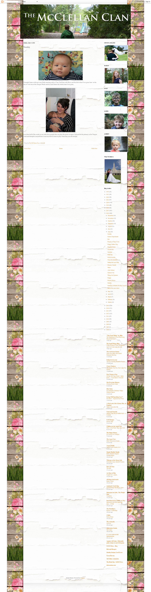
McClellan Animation (113, 559)
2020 (107, 202)
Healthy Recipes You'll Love (114, 552)
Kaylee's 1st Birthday (112, 510)
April (109, 294)
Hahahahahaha (110, 536)
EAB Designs (110, 420)
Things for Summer (113, 275)
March (110, 296)
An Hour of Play (111, 473)
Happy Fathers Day (113, 244)
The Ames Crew (111, 439)
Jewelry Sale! (110, 421)
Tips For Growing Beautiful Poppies (116, 361)
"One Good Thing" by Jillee (114, 335)
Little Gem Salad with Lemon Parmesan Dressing (114, 354)
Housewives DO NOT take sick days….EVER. (114, 503)
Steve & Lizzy (110, 466)
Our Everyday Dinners (113, 382)
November (111, 218)
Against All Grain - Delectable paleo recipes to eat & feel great (115, 542)
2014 (107, 308)
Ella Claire (110, 389)
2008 (107, 324)
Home (60, 148)
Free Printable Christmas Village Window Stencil (115, 391)
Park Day (110, 254)
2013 (107, 311)
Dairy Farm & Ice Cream (113, 441)
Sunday (110, 234)
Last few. (109, 523)
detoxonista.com (111, 565)
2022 (107, 197)
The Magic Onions (112, 433)
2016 (107, 213)
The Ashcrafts (111, 522)
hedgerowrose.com (112, 360)
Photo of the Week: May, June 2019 (116, 428)
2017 (107, 210)
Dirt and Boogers (111, 549)
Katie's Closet (110, 481)
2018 (107, 208)
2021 (107, 200)
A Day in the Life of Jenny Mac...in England (116, 404)
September (111, 223)
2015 (107, 305)
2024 (107, 191)
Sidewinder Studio (112, 528)
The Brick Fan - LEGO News (115, 562)
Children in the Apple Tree (114, 426)
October (110, 221)
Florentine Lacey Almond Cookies (115, 462)
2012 (107, 313)
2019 (107, 205)
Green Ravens (111, 556)
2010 (107, 319)
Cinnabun (109, 496)
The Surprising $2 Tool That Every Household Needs (116, 338)
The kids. (109, 468)
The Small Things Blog (113, 344)
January (110, 302)
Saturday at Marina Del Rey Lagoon (117, 285)
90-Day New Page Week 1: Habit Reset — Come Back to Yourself (115, 376)
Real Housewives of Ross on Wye (116, 501)
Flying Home (110, 517)
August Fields (110, 446)
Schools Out (111, 272)
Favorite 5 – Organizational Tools (115, 398)
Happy (109, 278)
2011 (107, 316)
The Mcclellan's (111, 509)
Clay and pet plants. (113, 260)
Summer (110, 252)
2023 (107, 194)
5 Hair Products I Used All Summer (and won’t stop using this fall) (116, 346)
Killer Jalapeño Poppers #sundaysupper (113, 454)
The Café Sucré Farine (113, 352)
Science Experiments (113, 236)
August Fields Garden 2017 (114, 447)
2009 (107, 321)
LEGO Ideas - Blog (112, 546)
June (109, 231)
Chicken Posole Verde (112, 384)
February (110, 299)
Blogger (82, 578)
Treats (109, 267)
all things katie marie (112, 479)
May (109, 291)
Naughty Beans (112, 247)
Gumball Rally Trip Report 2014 (115, 487)
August (110, 226)
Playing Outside (112, 265)
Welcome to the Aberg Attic (114, 460)
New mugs (109, 530)
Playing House (111, 280)
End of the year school (113, 288)
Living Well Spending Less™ (115, 397)
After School (111, 270)
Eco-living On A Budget (113, 434)
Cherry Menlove (111, 366)
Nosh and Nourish (112, 412)
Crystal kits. (111, 249)
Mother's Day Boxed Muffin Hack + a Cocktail (116, 414)
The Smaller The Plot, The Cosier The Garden (116, 368)
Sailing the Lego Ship (113, 262)
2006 (107, 329)
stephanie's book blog (113, 486)
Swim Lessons (111, 257)
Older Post (94, 148)
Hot (109, 239)
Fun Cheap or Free (112, 374)
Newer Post (27, 148)
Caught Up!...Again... (112, 475)
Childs (108, 515)
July (109, 229)
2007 (107, 327)
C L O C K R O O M (112, 534)
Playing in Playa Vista (113, 242)
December (110, 215)
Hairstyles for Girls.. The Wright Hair (116, 493)
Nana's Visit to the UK (112, 407)
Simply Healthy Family (113, 452)
